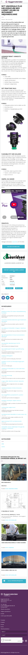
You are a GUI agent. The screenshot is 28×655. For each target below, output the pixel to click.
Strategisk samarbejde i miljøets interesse (11, 400)
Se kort (19, 288)
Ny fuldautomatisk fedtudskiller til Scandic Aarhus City (14, 414)
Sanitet (3, 446)
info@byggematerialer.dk (9, 605)
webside (10, 288)
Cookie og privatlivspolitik (6, 615)
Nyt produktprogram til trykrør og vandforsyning (13, 349)
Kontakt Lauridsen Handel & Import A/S (14, 270)
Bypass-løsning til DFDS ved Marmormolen (12, 421)
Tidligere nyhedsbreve (6, 611)
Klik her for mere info (13, 246)
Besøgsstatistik (4, 607)
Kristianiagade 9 (6, 482)
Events (2, 626)
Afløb (3, 444)
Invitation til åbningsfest (7, 355)
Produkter (3, 620)
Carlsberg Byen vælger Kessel (8, 407)
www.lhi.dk (14, 242)
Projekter (3, 622)
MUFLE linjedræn (9, 547)
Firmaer (2, 624)
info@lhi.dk (12, 283)
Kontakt (2, 613)
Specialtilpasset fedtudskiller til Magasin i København (14, 328)
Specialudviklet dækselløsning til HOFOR (11, 343)
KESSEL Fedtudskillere (10, 520)
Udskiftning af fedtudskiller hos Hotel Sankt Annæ (13, 368)
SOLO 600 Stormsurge (7, 375)
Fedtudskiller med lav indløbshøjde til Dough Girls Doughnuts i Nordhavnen (13, 427)
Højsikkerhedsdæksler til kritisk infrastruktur (12, 388)
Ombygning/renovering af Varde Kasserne (13, 542)
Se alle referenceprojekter (15, 580)
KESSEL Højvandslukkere (11, 488)
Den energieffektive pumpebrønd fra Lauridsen (12, 395)
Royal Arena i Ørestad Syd (9, 570)
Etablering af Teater (7, 511)
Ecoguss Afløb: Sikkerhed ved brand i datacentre (13, 381)
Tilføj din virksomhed (5, 609)
